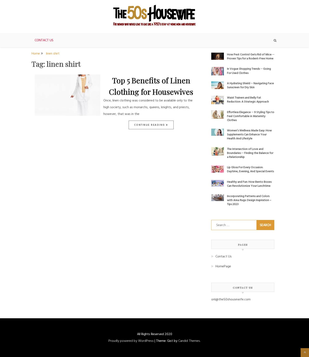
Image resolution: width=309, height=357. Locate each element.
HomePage (223, 266)
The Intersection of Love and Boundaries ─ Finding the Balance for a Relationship (250, 153)
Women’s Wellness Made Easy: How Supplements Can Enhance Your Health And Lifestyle (249, 134)
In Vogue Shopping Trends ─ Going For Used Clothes (249, 71)
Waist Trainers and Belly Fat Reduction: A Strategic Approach (248, 99)
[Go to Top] (305, 352)
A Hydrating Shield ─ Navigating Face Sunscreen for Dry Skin (250, 85)
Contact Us (44, 40)
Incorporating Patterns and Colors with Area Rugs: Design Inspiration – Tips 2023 (249, 200)
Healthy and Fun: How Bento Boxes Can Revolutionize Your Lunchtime (249, 184)
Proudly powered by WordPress (131, 341)
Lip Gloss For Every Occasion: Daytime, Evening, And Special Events (250, 169)
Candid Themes (189, 341)
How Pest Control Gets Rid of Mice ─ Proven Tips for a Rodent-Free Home (250, 56)
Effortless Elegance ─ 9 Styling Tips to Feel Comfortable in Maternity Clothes (250, 116)
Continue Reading (150, 125)
